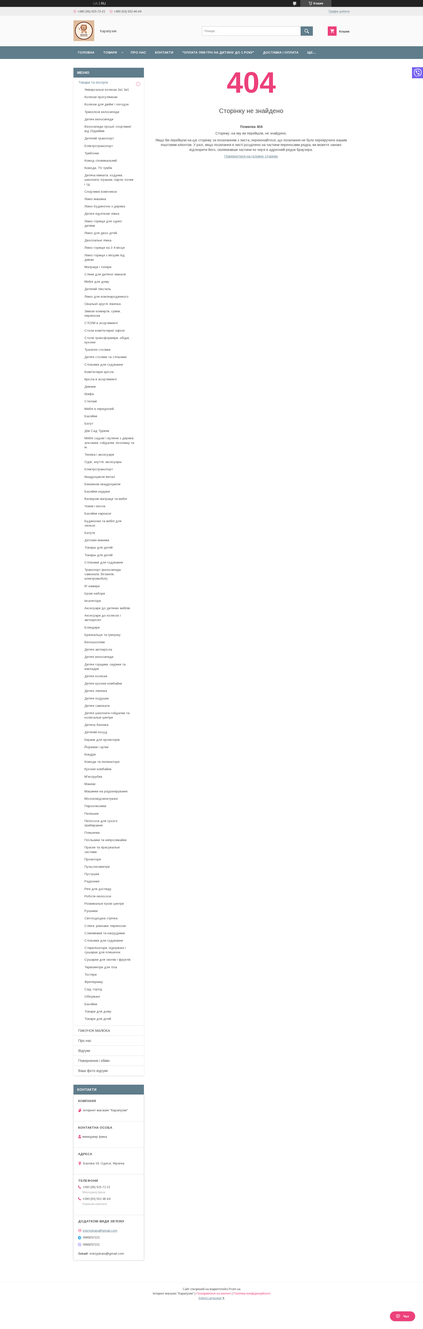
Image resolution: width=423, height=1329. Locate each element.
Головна (86, 52)
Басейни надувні (97, 491)
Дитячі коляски (95, 676)
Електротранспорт (98, 146)
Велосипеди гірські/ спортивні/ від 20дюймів (107, 129)
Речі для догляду (97, 889)
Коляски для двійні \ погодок (106, 104)
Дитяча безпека (96, 725)
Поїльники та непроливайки (105, 840)
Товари (110, 52)
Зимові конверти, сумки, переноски (102, 313)
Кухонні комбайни (97, 769)
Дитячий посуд (95, 732)
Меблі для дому (96, 281)
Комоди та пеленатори (101, 762)
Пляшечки (92, 832)
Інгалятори (92, 601)
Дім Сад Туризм (96, 431)
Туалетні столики (97, 349)
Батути (89, 533)
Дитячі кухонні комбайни (103, 683)
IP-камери (92, 586)
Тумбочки (91, 153)
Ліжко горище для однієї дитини (103, 223)
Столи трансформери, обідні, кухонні (107, 340)
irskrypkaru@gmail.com (100, 1230)
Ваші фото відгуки (93, 1071)
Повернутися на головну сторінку (251, 156)
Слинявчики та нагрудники (104, 933)
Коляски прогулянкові (101, 97)
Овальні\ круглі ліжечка (102, 304)
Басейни (90, 416)
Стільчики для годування (103, 364)
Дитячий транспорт (99, 138)
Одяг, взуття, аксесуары (103, 462)
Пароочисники (95, 806)
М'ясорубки (93, 776)
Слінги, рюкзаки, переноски (105, 926)
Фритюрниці (93, 982)
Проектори (92, 859)
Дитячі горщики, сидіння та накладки (105, 667)
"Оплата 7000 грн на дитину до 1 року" (218, 52)
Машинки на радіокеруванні (106, 791)
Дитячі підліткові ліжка (101, 213)
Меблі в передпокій (99, 409)
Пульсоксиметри (97, 866)
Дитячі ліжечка (95, 691)
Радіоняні (91, 881)
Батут (88, 423)
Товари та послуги (93, 82)
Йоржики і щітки (96, 747)
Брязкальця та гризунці (102, 635)
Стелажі (90, 401)
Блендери (92, 627)
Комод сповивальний (100, 160)
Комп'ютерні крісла (99, 372)
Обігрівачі (92, 996)
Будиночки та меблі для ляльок (102, 523)
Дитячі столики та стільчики (105, 357)
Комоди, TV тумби (98, 168)
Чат (406, 1316)
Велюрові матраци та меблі (105, 499)
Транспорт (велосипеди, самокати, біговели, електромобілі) (102, 574)
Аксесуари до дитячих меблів (107, 608)
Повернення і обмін (94, 1061)
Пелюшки (91, 813)
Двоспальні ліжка (97, 240)
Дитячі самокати (97, 706)
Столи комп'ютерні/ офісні (104, 330)
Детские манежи (96, 540)
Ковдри (90, 754)
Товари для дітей (97, 1019)
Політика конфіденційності (251, 1293)
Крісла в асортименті (100, 379)
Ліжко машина (95, 199)
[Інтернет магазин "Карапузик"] (83, 40)
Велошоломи (94, 642)
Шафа (89, 394)
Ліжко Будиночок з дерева (104, 206)
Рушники (91, 911)
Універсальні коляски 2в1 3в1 (106, 89)
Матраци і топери (97, 267)
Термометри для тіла (100, 967)
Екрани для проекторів (102, 740)
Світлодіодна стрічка (101, 918)
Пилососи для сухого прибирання (101, 823)
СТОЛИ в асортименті (101, 323)
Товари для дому (97, 1011)
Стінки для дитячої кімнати (105, 274)
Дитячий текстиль (97, 289)
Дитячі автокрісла (98, 649)
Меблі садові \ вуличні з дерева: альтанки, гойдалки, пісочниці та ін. (109, 442)
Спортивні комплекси (100, 191)
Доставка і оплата (280, 52)
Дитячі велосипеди (98, 119)
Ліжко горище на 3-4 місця (104, 247)
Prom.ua (234, 1289)
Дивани (90, 386)
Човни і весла (94, 506)
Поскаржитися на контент (213, 1293)
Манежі (89, 784)
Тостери (90, 974)
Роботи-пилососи (97, 896)
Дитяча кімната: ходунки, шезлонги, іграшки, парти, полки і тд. (108, 179)
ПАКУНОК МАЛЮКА (94, 1031)
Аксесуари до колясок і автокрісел (102, 618)
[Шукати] (307, 31)
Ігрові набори (94, 593)
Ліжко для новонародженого (106, 296)
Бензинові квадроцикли (102, 484)
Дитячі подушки (96, 698)
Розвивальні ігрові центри (104, 903)
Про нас (138, 52)
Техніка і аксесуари (99, 454)
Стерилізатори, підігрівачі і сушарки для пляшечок (105, 950)
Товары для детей (98, 547)
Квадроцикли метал (99, 477)
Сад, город (93, 989)
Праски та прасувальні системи (102, 849)
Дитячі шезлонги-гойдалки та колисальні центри (106, 715)
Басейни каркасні (97, 513)
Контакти (164, 52)
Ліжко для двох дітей (100, 233)
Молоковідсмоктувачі (101, 798)
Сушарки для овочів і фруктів (107, 959)
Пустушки (91, 874)
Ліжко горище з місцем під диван (104, 257)
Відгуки (84, 1051)
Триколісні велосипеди (101, 112)
